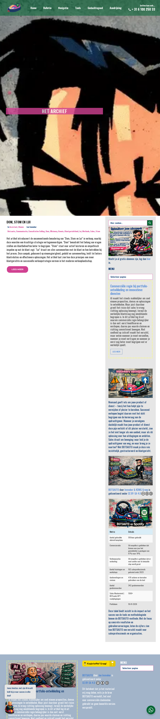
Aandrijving (116, 8)
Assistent (14, 227)
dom (47, 231)
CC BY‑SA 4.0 (89, 683)
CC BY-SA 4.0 (134, 493)
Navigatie (63, 8)
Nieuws (21, 227)
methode (85, 231)
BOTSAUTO (113, 490)
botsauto (11, 231)
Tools (78, 8)
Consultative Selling (36, 231)
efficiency (53, 231)
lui (80, 231)
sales (92, 231)
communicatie (22, 231)
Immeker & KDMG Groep (136, 490)
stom (98, 231)
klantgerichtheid (71, 231)
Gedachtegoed (95, 8)
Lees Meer (116, 351)
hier (149, 259)
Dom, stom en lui (19, 221)
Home (33, 8)
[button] (17, 269)
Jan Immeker (104, 675)
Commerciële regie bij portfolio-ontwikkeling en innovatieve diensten (129, 289)
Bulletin (47, 8)
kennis (61, 231)
